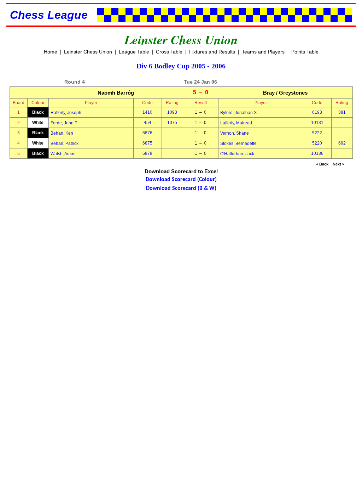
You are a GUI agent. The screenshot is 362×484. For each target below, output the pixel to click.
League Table (134, 52)
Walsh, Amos (63, 153)
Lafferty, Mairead (236, 122)
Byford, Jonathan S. (239, 112)
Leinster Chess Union (88, 52)
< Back (322, 164)
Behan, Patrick (64, 143)
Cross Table (169, 52)
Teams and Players (263, 52)
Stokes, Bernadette (238, 143)
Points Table (305, 52)
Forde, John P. (64, 122)
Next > (338, 164)
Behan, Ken (62, 133)
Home (50, 52)
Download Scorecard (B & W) (181, 188)
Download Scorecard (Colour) (181, 179)
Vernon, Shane (234, 133)
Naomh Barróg (116, 93)
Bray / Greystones (285, 93)
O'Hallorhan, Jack (237, 153)
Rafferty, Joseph (66, 112)
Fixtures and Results (212, 52)
